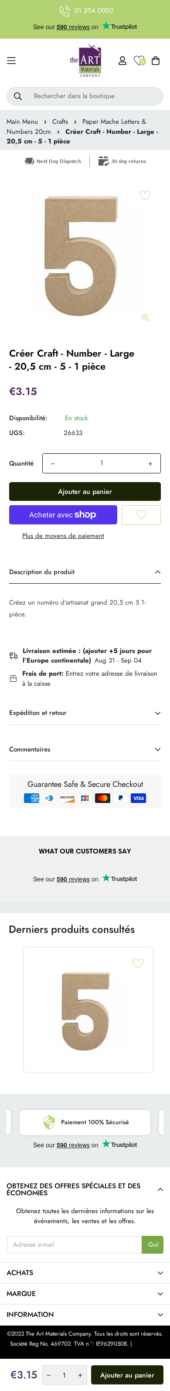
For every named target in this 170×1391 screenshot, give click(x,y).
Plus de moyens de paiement (63, 536)
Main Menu (22, 121)
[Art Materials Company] (85, 61)
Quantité (21, 463)
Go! (153, 1244)
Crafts (60, 121)
